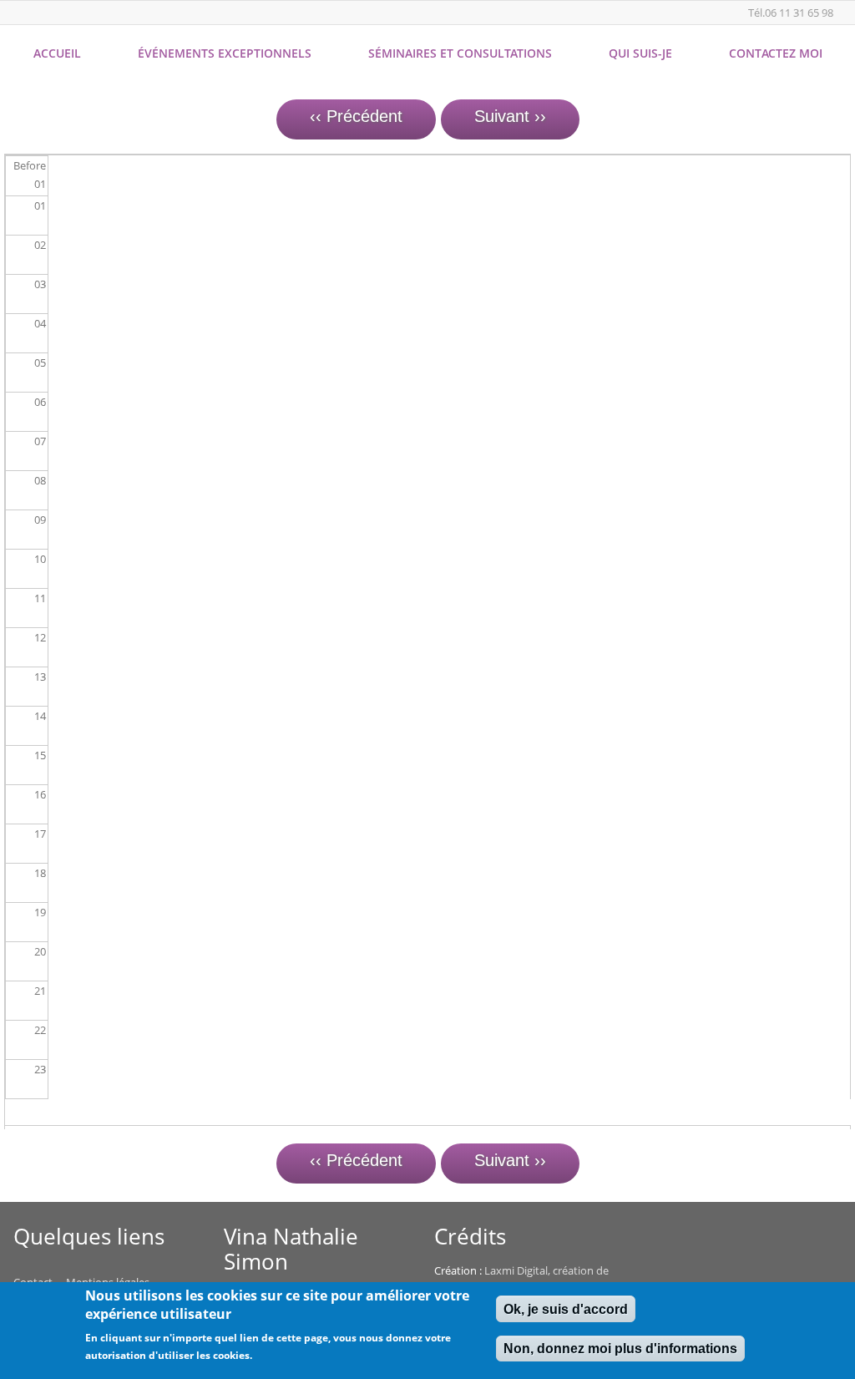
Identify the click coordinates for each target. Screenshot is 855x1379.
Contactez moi (775, 53)
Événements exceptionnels (224, 53)
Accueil (57, 53)
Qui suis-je (640, 53)
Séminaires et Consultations (460, 53)
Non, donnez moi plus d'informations (620, 1348)
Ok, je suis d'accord (565, 1309)
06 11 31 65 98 (799, 12)
